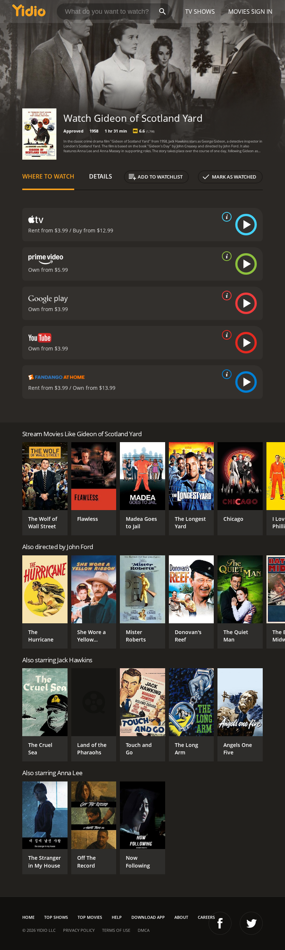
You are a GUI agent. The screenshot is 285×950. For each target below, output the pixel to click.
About (181, 917)
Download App (148, 917)
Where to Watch (48, 176)
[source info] (225, 217)
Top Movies (90, 917)
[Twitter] (251, 923)
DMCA (144, 930)
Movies (239, 11)
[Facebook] (220, 923)
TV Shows (200, 11)
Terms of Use (116, 930)
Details (100, 176)
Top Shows (56, 917)
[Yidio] (29, 11)
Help (117, 917)
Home (28, 917)
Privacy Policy (79, 930)
